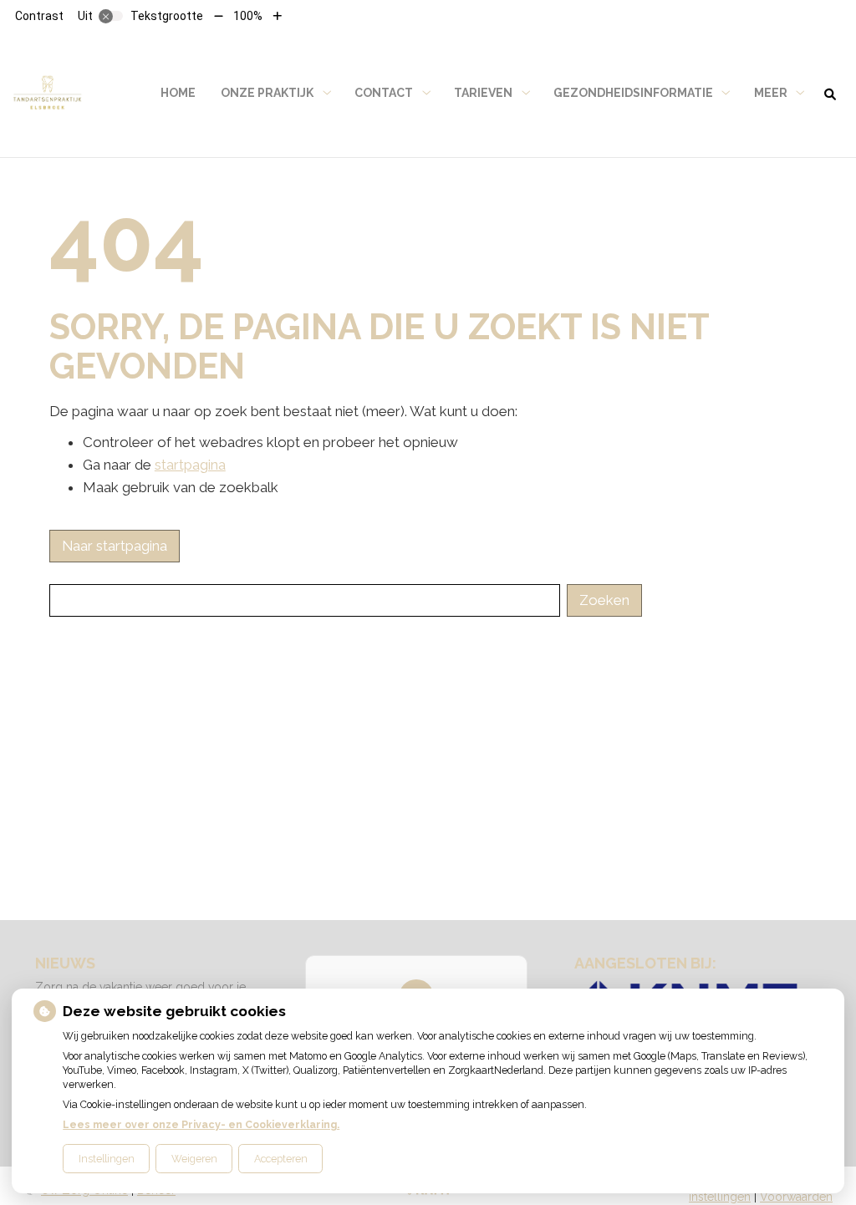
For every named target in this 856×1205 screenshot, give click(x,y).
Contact (383, 92)
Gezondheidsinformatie (633, 92)
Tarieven (483, 92)
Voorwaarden (796, 1196)
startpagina (190, 464)
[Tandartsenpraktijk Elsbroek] (47, 93)
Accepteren (281, 1158)
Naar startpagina (114, 545)
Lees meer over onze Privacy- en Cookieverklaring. (201, 1124)
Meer (770, 92)
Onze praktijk (267, 92)
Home (178, 92)
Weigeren (194, 1158)
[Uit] (111, 16)
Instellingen (107, 1158)
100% (247, 16)
